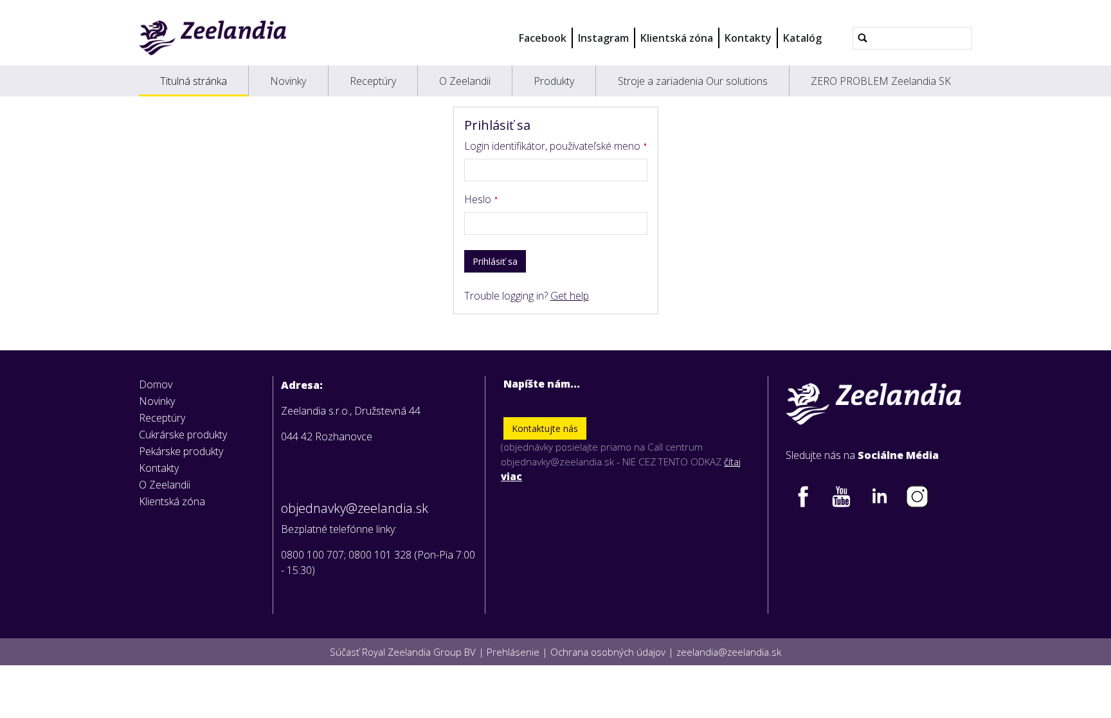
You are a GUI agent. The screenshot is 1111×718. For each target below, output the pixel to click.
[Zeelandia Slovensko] (212, 38)
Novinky (288, 81)
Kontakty (748, 38)
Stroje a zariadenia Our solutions (693, 81)
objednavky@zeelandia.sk (354, 508)
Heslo (479, 199)
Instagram (603, 38)
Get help (569, 296)
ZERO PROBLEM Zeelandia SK (881, 81)
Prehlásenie (513, 651)
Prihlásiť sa (495, 261)
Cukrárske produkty (183, 434)
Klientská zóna (676, 38)
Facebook (542, 38)
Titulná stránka (193, 81)
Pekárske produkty (181, 451)
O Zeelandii (465, 81)
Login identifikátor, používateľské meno (553, 146)
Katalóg (802, 38)
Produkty (554, 81)
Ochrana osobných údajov (607, 651)
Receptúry (373, 81)
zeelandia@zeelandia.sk (728, 651)
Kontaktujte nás (545, 428)
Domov (155, 384)
